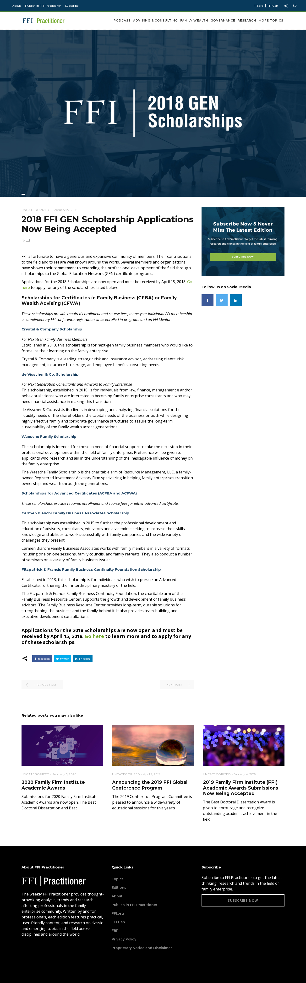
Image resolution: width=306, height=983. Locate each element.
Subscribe (71, 5)
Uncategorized (35, 210)
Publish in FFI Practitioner (43, 5)
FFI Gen (273, 5)
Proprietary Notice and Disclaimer (142, 948)
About (16, 5)
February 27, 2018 (65, 210)
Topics (118, 879)
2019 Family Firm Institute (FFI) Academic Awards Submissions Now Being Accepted (240, 788)
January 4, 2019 (245, 774)
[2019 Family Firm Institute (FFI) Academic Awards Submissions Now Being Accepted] (243, 745)
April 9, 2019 (151, 774)
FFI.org (258, 5)
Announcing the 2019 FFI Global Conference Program (149, 785)
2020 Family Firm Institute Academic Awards (53, 785)
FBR (115, 930)
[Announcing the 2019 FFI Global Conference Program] (153, 745)
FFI (28, 240)
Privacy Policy (124, 939)
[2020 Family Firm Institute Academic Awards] (62, 745)
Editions (119, 887)
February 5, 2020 (64, 774)
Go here (94, 636)
